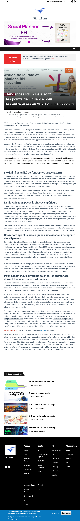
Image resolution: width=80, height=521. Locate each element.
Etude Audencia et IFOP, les (41, 381)
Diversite (55, 462)
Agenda (26, 473)
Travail (68, 450)
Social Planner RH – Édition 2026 (40, 22)
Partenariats (28, 469)
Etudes (26, 450)
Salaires (68, 458)
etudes (26, 112)
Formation (55, 458)
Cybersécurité (28, 496)
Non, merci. (66, 513)
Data (39, 472)
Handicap (55, 467)
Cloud (26, 504)
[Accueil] (40, 11)
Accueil (8, 112)
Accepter (55, 513)
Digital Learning (41, 466)
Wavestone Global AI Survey (42, 427)
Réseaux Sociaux (26, 491)
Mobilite (54, 475)
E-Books (40, 489)
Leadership (69, 454)
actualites (17, 112)
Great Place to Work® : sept (42, 404)
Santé (68, 462)
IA (38, 450)
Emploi (54, 454)
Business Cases (27, 460)
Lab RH (6, 1)
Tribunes (26, 454)
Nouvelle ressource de (39, 393)
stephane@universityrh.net (57, 1)
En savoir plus (13, 519)
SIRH (25, 500)
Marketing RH (56, 450)
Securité (68, 467)
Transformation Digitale (42, 455)
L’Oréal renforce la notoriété (42, 416)
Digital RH (41, 461)
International (56, 471)
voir (48, 59)
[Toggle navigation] (40, 49)
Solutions (27, 465)
